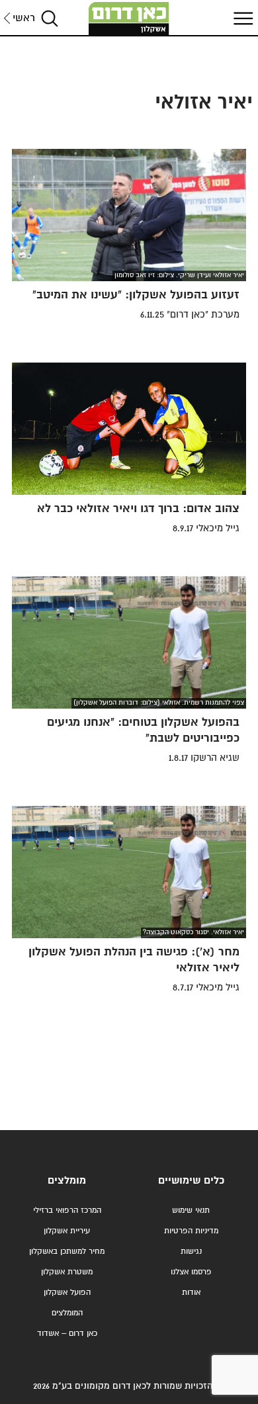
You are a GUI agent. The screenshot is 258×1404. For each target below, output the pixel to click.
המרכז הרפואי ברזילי (67, 1210)
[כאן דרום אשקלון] (129, 18)
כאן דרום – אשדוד (67, 1333)
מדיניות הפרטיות (191, 1231)
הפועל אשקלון (67, 1292)
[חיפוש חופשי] (49, 18)
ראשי (24, 18)
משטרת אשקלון (67, 1272)
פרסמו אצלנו (191, 1272)
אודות (191, 1292)
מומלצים (67, 1180)
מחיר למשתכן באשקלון (67, 1251)
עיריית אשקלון (67, 1231)
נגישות (191, 1251)
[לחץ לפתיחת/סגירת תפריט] (241, 18)
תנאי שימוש (191, 1210)
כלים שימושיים (191, 1180)
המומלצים (67, 1313)
